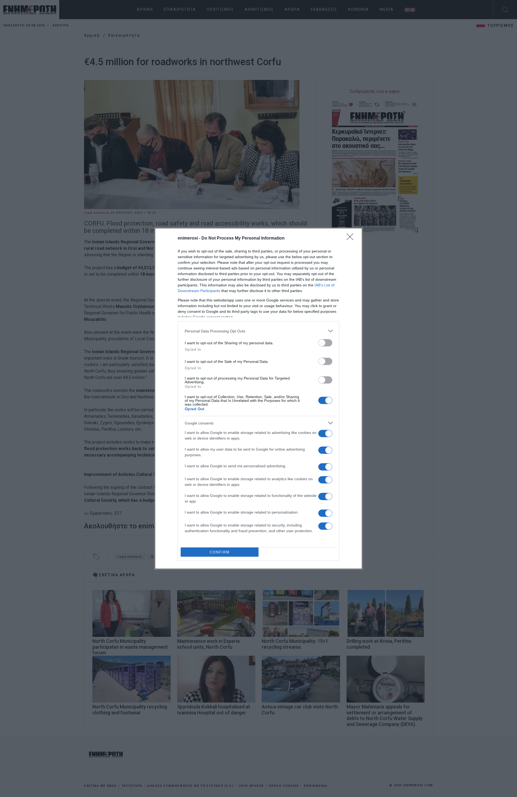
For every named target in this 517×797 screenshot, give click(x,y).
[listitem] (258, 331)
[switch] (325, 342)
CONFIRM (220, 552)
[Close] (352, 238)
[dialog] (258, 398)
